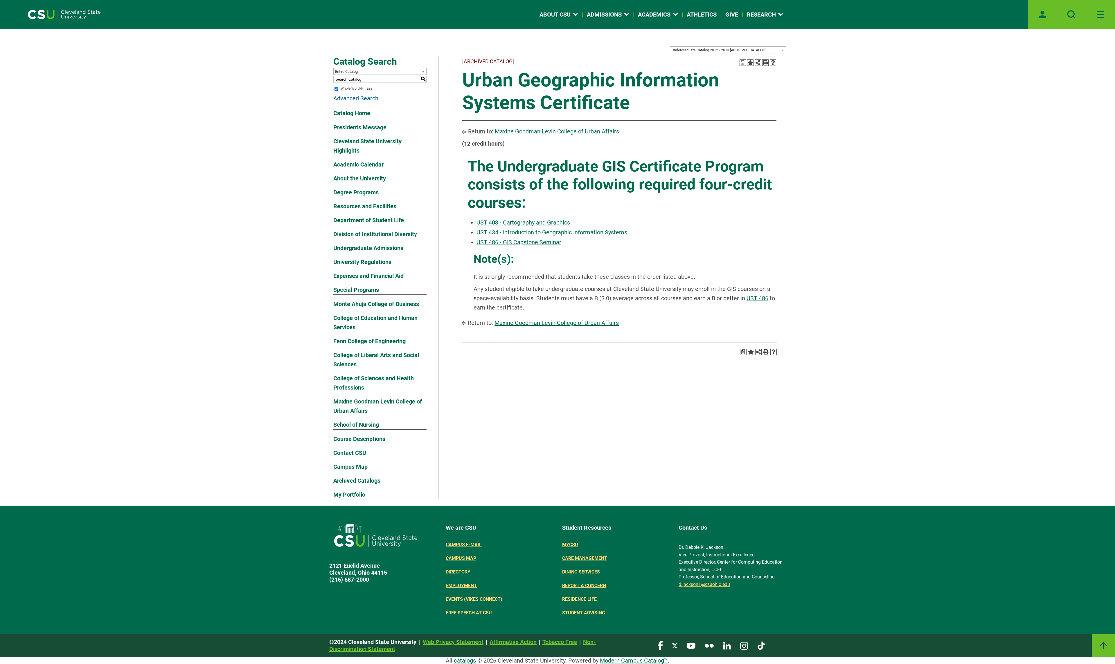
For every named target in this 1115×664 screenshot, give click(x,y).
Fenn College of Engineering (369, 341)
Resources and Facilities (364, 206)
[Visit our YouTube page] (691, 645)
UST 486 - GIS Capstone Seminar (518, 242)
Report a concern (584, 585)
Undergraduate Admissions (368, 248)
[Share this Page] (758, 62)
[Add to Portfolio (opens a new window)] (750, 62)
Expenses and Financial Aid (368, 275)
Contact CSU (349, 452)
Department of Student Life (368, 220)
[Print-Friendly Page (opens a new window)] (765, 62)
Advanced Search (355, 98)
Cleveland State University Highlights (367, 146)
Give (731, 14)
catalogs (465, 660)
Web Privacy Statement (453, 641)
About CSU (555, 14)
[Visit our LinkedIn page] (727, 645)
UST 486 (757, 298)
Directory (458, 572)
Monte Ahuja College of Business (376, 304)
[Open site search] (1071, 14)
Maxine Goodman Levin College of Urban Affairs (377, 406)
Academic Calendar (358, 164)
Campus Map (350, 466)
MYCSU (570, 544)
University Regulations (362, 261)
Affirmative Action (513, 641)
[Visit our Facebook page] (660, 645)
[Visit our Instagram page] (744, 645)
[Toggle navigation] (1100, 14)
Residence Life (579, 599)
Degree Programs (356, 192)
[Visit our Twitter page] (674, 645)
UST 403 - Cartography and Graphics (523, 222)
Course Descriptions (359, 438)
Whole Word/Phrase (356, 89)
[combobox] (728, 49)
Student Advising (583, 613)
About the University (359, 178)
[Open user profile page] (1042, 14)
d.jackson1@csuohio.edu (704, 584)
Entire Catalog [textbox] (346, 71)
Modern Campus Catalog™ (634, 660)
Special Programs (356, 289)
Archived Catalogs (356, 480)
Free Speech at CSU (469, 613)
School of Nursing (356, 424)
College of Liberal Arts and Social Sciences (376, 360)
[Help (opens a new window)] (773, 62)
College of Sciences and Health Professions (373, 383)
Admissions (604, 14)
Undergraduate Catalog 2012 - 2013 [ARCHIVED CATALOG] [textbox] (719, 50)
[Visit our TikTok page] (761, 645)
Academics (654, 14)
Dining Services (581, 572)
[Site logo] (64, 14)
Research (761, 14)
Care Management (584, 558)
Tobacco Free (559, 641)
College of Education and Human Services (375, 322)
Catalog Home (351, 113)
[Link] (1103, 645)
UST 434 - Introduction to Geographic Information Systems (551, 232)
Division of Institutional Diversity (375, 234)
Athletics (702, 14)
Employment (461, 585)
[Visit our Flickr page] (709, 645)
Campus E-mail (464, 544)
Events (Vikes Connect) (474, 599)
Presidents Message (359, 127)
